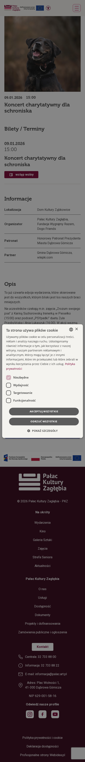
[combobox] (71, 329)
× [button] (76, 329)
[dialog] (42, 381)
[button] (42, 430)
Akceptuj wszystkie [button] (44, 411)
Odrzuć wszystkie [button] (43, 421)
